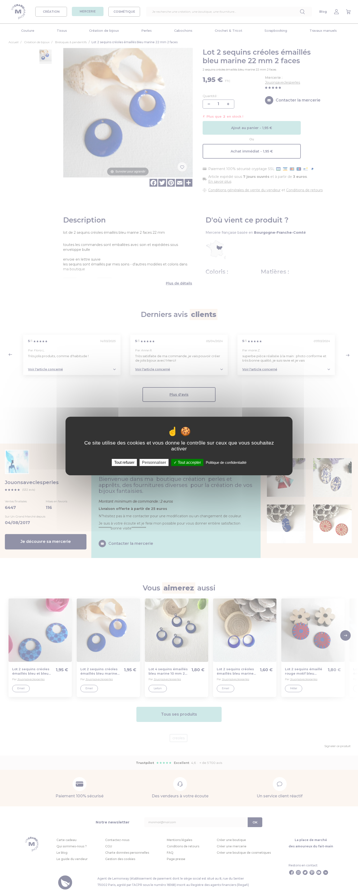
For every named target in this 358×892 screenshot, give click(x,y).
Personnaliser (154, 462)
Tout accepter (189, 462)
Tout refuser (124, 462)
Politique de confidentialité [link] (226, 462)
